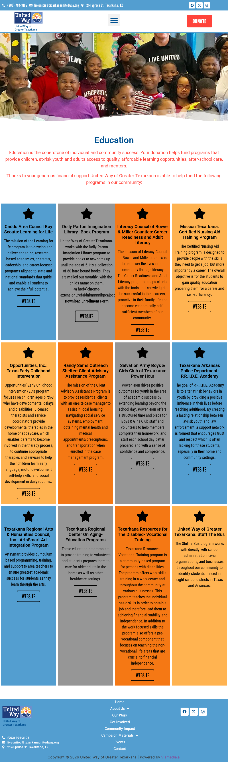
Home (119, 702)
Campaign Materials (117, 735)
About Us (117, 708)
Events (119, 742)
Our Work (119, 715)
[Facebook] (192, 5)
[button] (114, 20)
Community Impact (120, 729)
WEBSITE (28, 301)
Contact (120, 749)
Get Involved (120, 722)
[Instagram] (207, 5)
